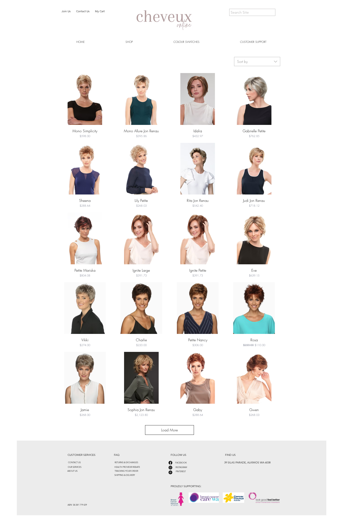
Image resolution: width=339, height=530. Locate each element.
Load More (169, 430)
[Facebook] (170, 463)
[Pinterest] (170, 472)
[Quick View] (85, 99)
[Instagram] (170, 467)
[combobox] (257, 61)
